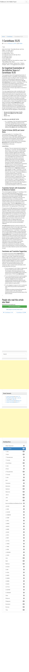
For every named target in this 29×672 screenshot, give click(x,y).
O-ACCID (14, 566)
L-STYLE (14, 540)
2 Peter (14, 468)
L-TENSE (14, 543)
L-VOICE (14, 555)
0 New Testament (14, 445)
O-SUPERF (14, 589)
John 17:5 (18, 396)
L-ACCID (14, 506)
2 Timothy (14, 474)
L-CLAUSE (14, 512)
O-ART (14, 569)
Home (3, 36)
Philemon (14, 598)
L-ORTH (14, 535)
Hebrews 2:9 (18, 400)
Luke (14, 558)
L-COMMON (14, 514)
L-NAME (14, 529)
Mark (14, 561)
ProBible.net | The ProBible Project (8, 2)
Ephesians (14, 486)
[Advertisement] (14, 20)
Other (14, 595)
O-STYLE (14, 586)
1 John (14, 451)
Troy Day (8, 399)
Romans (14, 607)
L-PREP (14, 538)
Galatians (14, 489)
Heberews (14, 491)
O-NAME (14, 581)
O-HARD (14, 575)
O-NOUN (14, 584)
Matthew (14, 563)
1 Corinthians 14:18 (8, 312)
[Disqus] (14, 332)
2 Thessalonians (14, 471)
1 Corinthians (9, 36)
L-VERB (14, 549)
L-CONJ (14, 520)
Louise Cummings (10, 396)
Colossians (14, 483)
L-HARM (14, 523)
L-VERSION (14, 552)
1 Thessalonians (14, 457)
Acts (14, 480)
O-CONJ (14, 572)
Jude (14, 500)
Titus (14, 609)
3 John (14, 477)
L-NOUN (14, 532)
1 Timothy (14, 460)
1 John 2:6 (18, 397)
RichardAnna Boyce (10, 397)
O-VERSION (14, 592)
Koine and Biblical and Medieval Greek (14, 503)
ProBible (20, 43)
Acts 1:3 (17, 402)
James (14, 494)
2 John (14, 466)
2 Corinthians (14, 463)
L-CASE (14, 509)
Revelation (14, 604)
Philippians (14, 601)
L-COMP (14, 517)
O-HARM (14, 578)
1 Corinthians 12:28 (20, 312)
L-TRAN (14, 546)
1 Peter (14, 454)
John (14, 497)
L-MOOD (14, 526)
